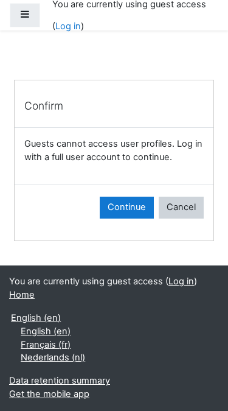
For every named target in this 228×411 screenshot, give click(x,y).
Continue (127, 207)
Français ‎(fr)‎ (46, 344)
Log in (68, 26)
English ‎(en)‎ (36, 317)
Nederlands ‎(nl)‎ (53, 357)
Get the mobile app (49, 393)
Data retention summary (59, 380)
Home (22, 294)
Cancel (181, 207)
